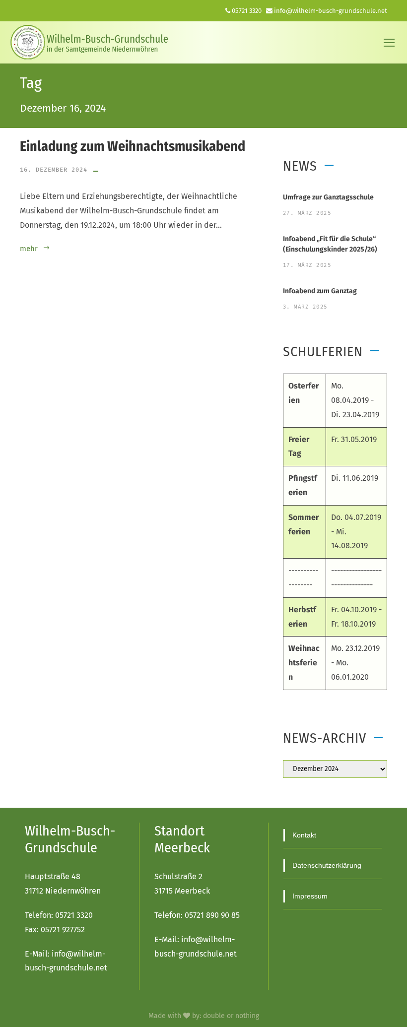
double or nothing (231, 1016)
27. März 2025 (307, 213)
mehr (29, 248)
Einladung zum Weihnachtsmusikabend (132, 146)
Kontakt (304, 835)
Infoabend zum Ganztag (320, 291)
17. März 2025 (307, 265)
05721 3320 (247, 10)
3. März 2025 (305, 307)
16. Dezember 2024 (53, 169)
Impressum (310, 896)
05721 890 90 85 (212, 915)
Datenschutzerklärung (326, 865)
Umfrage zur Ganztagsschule (328, 197)
